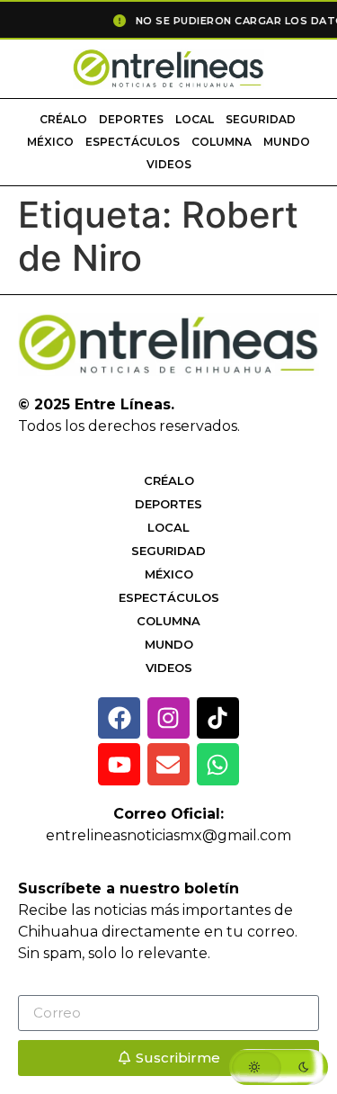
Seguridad (261, 119)
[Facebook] (119, 718)
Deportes (131, 119)
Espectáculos (132, 141)
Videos (168, 164)
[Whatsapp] (218, 764)
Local (194, 119)
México (50, 141)
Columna (221, 141)
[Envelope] (168, 764)
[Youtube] (119, 764)
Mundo (286, 141)
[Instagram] (168, 718)
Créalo (63, 119)
